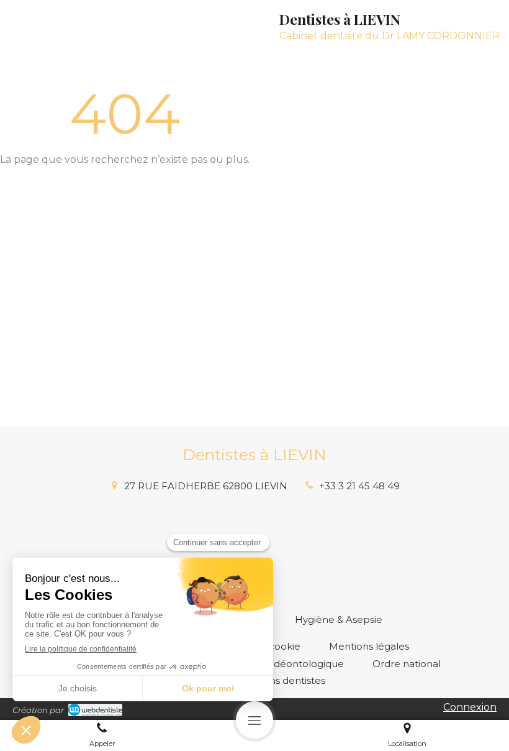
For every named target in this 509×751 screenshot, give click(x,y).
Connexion (470, 707)
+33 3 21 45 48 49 (359, 486)
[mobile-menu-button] (254, 720)
